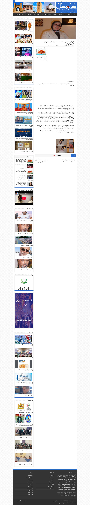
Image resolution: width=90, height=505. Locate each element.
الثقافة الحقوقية (72, 479)
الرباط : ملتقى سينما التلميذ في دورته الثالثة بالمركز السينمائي (24, 383)
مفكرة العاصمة (72, 495)
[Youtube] (21, 1)
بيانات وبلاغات (67, 484)
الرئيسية (74, 14)
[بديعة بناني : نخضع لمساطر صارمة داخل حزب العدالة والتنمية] (23, 444)
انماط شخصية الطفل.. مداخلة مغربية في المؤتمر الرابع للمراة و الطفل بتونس (25, 463)
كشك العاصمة (66, 493)
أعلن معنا (61, 1)
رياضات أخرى (61, 487)
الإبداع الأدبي (68, 476)
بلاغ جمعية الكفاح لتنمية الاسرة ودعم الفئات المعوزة (24, 438)
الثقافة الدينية (66, 479)
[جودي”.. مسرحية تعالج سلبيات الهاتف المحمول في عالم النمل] (23, 51)
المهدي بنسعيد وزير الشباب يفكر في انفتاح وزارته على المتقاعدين (25, 44)
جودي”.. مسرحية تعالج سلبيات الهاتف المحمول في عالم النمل (25, 57)
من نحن (75, 1)
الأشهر (27, 156)
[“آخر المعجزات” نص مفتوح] (23, 251)
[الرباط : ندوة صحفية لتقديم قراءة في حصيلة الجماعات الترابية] (23, 133)
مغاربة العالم (60, 493)
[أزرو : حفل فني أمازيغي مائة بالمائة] (23, 145)
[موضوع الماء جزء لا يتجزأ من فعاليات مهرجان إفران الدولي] (23, 25)
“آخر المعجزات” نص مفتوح (28, 257)
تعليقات (22, 156)
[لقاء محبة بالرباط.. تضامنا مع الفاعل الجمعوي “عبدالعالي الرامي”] (23, 94)
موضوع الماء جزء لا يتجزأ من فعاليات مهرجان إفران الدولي (24, 31)
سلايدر (54, 45)
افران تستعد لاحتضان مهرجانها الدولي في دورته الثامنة (21, 171)
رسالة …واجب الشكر (29, 395)
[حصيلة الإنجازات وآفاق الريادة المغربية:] (23, 228)
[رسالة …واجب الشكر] (23, 390)
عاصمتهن (49, 14)
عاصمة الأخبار (69, 14)
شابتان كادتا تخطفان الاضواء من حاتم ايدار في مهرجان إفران (20, 165)
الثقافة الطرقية (30, 482)
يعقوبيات (74, 496)
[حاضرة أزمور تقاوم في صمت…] (23, 240)
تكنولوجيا (59, 484)
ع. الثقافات (61, 14)
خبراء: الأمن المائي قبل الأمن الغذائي (26, 82)
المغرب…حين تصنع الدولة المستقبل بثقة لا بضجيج (24, 221)
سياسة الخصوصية (50, 488)
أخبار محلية (68, 475)
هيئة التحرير (71, 1)
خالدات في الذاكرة (29, 477)
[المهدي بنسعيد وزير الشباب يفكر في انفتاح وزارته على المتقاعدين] (23, 38)
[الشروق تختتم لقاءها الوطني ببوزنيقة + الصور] (23, 352)
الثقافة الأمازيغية (65, 477)
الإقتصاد (59, 476)
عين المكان (66, 492)
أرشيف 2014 (60, 475)
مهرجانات (63, 495)
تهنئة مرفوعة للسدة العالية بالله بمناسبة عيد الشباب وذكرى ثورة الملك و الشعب (24, 425)
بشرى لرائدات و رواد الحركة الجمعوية (26, 412)
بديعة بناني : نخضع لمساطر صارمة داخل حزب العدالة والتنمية (24, 450)
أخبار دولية (73, 475)
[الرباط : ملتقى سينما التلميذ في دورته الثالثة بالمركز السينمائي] (23, 377)
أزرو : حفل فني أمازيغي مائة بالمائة (26, 151)
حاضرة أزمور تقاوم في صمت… (27, 245)
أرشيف (64, 475)
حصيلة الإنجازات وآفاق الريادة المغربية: (25, 233)
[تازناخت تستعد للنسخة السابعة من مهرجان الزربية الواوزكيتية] (23, 107)
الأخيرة (31, 156)
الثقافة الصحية (61, 479)
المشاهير (69, 482)
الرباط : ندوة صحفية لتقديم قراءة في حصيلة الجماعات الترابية (24, 139)
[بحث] (14, 1)
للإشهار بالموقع (51, 482)
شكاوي (69, 489)
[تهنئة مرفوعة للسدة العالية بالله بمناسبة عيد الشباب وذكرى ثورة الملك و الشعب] (23, 418)
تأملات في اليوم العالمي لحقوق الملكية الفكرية (25, 269)
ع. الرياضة (24, 14)
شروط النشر (66, 1)
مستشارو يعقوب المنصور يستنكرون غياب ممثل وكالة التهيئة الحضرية (25, 70)
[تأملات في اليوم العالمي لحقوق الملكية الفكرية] (23, 263)
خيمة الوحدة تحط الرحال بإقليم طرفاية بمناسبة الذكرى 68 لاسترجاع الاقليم (21, 183)
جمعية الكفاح (61, 485)
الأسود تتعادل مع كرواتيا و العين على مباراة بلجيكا (25, 345)
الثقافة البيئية (30, 479)
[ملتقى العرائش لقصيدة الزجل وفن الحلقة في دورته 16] (23, 120)
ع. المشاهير (36, 14)
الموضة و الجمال (64, 482)
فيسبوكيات (60, 492)
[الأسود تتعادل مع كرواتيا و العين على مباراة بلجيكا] (23, 339)
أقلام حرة (73, 476)
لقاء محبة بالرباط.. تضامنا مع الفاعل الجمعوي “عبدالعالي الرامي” (24, 100)
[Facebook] (23, 1)
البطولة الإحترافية (72, 477)
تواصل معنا (52, 484)
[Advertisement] (55, 71)
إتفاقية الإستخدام (51, 486)
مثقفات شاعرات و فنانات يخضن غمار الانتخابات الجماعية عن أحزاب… (67, 161)
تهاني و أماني (73, 485)
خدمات (18, 14)
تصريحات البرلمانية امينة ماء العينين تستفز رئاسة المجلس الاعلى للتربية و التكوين (43, 161)
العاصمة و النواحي (58, 45)
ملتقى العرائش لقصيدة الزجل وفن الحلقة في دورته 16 (24, 126)
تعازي (62, 484)
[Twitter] (22, 1)
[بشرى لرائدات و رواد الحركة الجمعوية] (23, 407)
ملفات (66, 495)
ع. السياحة (43, 14)
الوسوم (17, 156)
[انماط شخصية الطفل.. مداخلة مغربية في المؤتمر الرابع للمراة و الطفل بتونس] (23, 457)
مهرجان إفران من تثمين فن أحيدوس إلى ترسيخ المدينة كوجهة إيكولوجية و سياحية (41, 57)
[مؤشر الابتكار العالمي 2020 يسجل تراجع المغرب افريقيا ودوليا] (23, 364)
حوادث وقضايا (68, 487)
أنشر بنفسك (57, 1)
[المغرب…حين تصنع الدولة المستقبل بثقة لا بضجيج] (23, 215)
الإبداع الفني (64, 45)
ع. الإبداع (30, 14)
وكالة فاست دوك (18, 500)
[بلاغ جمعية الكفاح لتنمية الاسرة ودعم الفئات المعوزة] (23, 431)
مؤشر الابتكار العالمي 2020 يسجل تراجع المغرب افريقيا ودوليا (25, 370)
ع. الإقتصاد (55, 14)
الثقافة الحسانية (30, 490)
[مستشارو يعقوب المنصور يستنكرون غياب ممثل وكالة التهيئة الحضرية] (23, 64)
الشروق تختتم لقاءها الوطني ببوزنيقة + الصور (24, 357)
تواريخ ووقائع (67, 485)
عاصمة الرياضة (69, 490)
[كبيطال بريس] (45, 7)
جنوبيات (74, 487)
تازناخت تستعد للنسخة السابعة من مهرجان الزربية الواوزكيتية (25, 113)
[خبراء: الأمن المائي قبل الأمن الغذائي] (23, 77)
